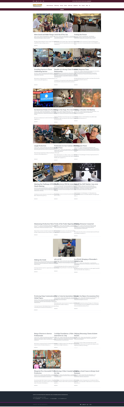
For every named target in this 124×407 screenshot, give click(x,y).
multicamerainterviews (65, 340)
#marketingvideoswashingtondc (59, 37)
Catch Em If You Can (61, 34)
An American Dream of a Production (46, 110)
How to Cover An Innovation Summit (66, 296)
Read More (35, 45)
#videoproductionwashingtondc (38, 38)
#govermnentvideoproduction (38, 37)
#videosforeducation (37, 302)
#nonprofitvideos (36, 189)
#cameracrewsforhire (42, 148)
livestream (48, 38)
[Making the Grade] (47, 248)
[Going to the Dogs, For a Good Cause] (67, 98)
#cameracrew (76, 338)
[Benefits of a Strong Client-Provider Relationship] (67, 57)
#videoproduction (49, 37)
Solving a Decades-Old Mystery (84, 110)
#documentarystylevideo (43, 375)
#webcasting (56, 76)
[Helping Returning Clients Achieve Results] (87, 321)
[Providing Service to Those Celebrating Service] (47, 57)
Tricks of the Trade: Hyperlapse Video (66, 224)
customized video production (63, 150)
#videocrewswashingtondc (67, 189)
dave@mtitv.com (63, 398)
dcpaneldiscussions (49, 339)
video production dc (60, 151)
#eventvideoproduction (49, 188)
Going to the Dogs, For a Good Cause (66, 110)
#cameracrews (36, 148)
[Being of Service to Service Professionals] (47, 321)
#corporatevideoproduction (47, 112)
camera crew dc (85, 71)
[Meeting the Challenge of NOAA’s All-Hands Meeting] (47, 172)
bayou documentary (66, 111)
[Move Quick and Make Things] (47, 22)
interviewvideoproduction (58, 340)
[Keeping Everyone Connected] (87, 212)
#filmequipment (87, 263)
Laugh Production (40, 146)
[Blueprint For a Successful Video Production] (47, 359)
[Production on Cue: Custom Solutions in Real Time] (67, 134)
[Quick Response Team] (87, 57)
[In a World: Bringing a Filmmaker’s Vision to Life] (87, 248)
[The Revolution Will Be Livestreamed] (67, 172)
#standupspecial (61, 375)
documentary (86, 299)
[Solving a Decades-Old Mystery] (87, 98)
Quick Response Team (81, 69)
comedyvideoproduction (57, 376)
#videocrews (45, 37)
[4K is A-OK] (67, 248)
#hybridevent (83, 227)
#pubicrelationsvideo (42, 149)
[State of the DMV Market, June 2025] (87, 172)
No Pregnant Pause (80, 146)
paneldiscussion (36, 340)
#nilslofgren (64, 112)
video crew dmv (70, 150)
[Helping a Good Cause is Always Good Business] (87, 359)
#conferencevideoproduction (78, 37)
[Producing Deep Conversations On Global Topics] (47, 284)
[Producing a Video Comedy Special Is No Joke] (67, 359)
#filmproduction (92, 263)
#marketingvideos (61, 188)
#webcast (45, 38)
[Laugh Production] (47, 134)
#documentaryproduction (82, 298)
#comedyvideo (56, 375)
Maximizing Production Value (44, 224)
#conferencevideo (63, 187)
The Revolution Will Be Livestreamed (66, 184)
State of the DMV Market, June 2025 (86, 184)
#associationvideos (68, 186)
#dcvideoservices (47, 148)
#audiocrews (92, 36)
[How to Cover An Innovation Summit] (67, 284)
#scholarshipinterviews (66, 338)
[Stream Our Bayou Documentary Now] (87, 284)
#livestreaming (36, 149)
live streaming (45, 36)
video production (66, 36)
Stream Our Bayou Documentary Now (86, 296)
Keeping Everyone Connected (84, 224)
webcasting (61, 186)
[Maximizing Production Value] (47, 212)
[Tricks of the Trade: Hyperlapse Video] (67, 212)
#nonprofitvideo (66, 37)
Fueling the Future (80, 34)
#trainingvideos (42, 189)
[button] (89, 5)
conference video (56, 150)
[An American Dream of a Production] (47, 98)
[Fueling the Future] (87, 22)
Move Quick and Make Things (44, 34)
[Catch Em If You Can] (67, 22)
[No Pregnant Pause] (87, 134)
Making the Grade (40, 260)
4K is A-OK (57, 259)
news (48, 36)
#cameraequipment (77, 263)
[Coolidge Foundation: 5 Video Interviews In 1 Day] (67, 321)
